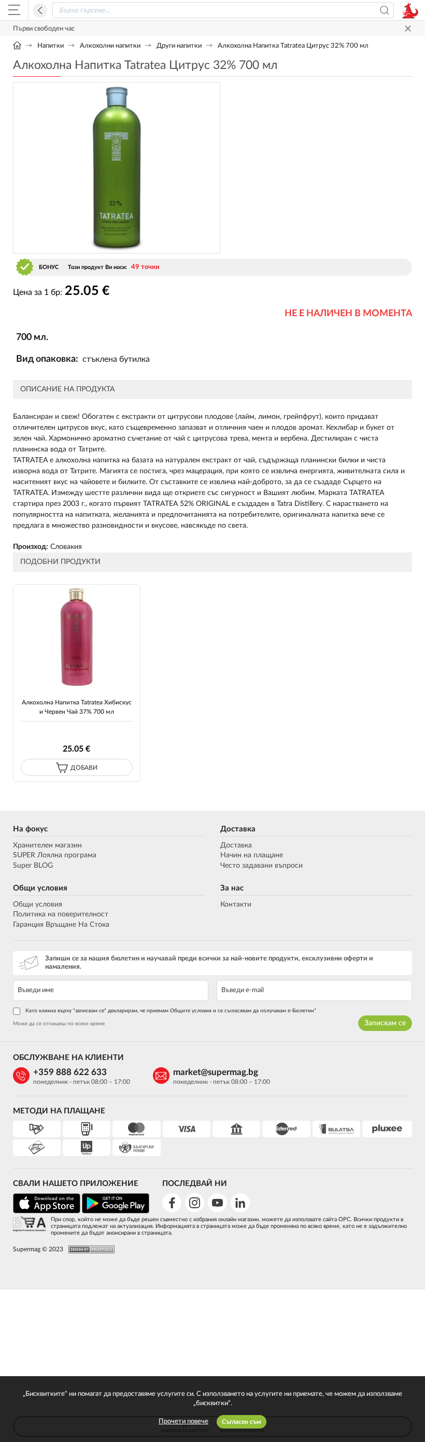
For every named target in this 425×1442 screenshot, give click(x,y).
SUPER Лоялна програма (54, 855)
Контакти (235, 904)
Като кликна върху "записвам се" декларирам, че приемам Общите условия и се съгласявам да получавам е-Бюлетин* (170, 1010)
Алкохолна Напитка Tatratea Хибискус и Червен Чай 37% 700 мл (77, 706)
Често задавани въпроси (261, 865)
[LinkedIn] (240, 1202)
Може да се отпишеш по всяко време (59, 1023)
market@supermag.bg (215, 1072)
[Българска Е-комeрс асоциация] (29, 1224)
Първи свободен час (44, 28)
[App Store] (46, 1211)
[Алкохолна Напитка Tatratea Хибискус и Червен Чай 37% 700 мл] (76, 637)
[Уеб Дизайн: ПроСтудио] (89, 1249)
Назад (40, 10)
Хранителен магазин (47, 845)
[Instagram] (194, 1202)
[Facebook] (171, 1202)
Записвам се (385, 1023)
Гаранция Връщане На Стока (61, 924)
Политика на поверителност (60, 914)
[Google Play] (115, 1211)
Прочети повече (183, 1421)
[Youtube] (217, 1202)
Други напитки (179, 46)
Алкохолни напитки (110, 46)
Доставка (238, 829)
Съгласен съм (241, 1422)
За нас (232, 888)
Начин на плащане (251, 855)
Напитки (50, 46)
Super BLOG (33, 865)
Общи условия (40, 888)
